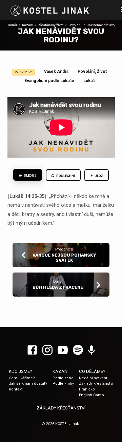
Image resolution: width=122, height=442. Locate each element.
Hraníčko (87, 389)
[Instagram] (47, 350)
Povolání (75, 25)
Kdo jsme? (20, 371)
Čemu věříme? (22, 378)
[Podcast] (91, 350)
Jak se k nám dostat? (28, 383)
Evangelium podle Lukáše (49, 80)
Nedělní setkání (93, 378)
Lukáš (89, 80)
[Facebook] (32, 350)
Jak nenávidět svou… (103, 25)
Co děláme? (92, 371)
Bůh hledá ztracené (58, 287)
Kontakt (16, 389)
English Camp (91, 395)
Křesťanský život (50, 25)
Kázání (27, 25)
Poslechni (65, 176)
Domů (12, 25)
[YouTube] (63, 350)
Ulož (98, 176)
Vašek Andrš (56, 71)
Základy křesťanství (96, 383)
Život (102, 71)
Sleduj (29, 175)
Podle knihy (63, 383)
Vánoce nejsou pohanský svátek (64, 258)
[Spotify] (78, 350)
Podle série (63, 378)
